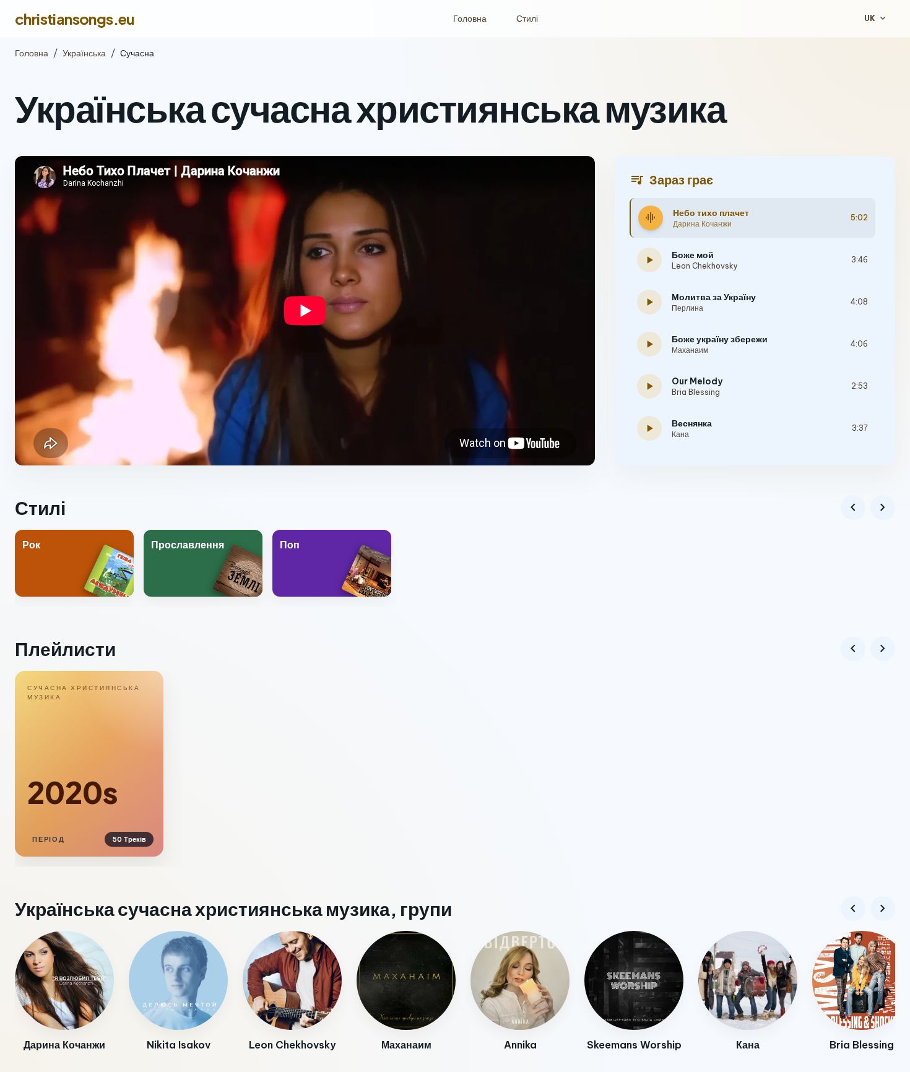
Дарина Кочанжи (702, 223)
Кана (680, 434)
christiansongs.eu (75, 18)
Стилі (527, 18)
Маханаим (690, 350)
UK (876, 18)
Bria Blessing (696, 392)
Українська (84, 53)
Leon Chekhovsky (705, 265)
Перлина (687, 308)
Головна (470, 18)
